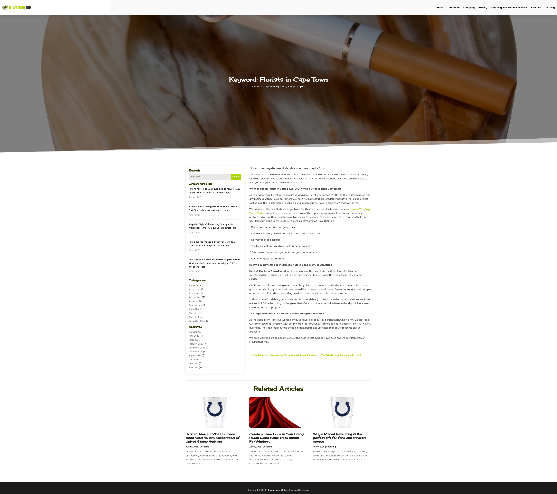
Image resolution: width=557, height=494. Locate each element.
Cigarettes (194, 309)
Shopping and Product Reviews (508, 7)
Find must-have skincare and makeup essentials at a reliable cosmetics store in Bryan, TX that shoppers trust (214, 263)
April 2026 (193, 339)
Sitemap (304, 490)
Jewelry (482, 7)
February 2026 (196, 343)
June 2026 (194, 335)
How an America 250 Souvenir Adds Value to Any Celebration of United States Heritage (212, 437)
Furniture (536, 7)
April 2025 (193, 367)
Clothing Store (196, 317)
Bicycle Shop (195, 297)
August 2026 (195, 331)
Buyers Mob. (274, 490)
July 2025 (193, 359)
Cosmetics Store (197, 320)
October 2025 (195, 351)
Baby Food (194, 293)
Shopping (469, 7)
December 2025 (197, 347)
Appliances (194, 285)
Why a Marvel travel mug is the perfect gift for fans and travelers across (340, 437)
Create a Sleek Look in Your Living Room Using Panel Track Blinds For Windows (276, 437)
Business (193, 301)
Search (235, 176)
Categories (453, 7)
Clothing (550, 7)
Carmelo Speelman (266, 86)
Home (439, 7)
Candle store (195, 305)
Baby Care (194, 289)
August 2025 (195, 355)
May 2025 (193, 363)
